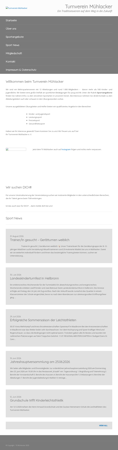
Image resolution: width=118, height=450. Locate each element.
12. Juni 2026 (15, 397)
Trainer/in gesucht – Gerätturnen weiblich (40, 240)
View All (103, 425)
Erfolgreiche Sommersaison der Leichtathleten (43, 320)
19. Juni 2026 (15, 358)
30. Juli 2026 (15, 275)
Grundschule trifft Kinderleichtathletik (36, 400)
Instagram (66, 149)
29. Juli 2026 (15, 316)
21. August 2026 (16, 236)
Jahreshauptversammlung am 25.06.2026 (40, 362)
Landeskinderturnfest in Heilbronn (34, 278)
